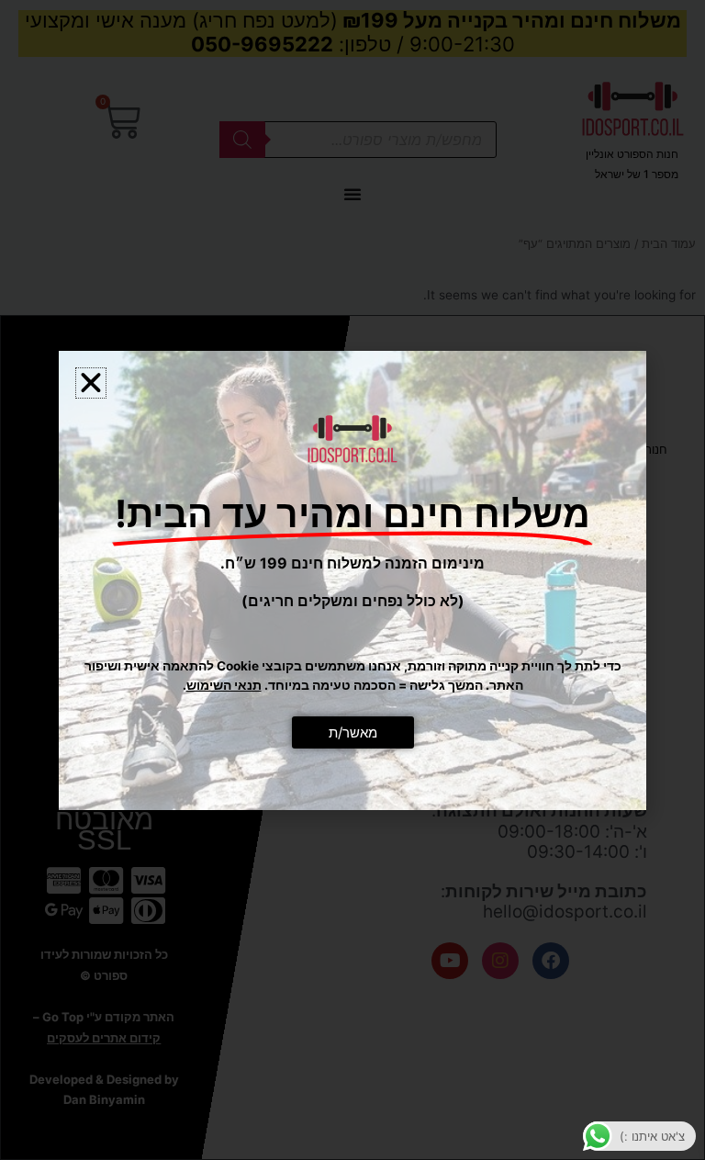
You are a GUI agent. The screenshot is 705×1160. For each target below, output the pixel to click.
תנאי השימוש (224, 685)
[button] (91, 383)
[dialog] (352, 580)
